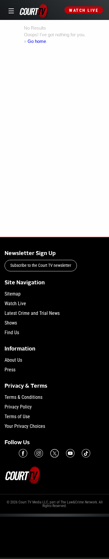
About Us (13, 360)
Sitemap (13, 294)
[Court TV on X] (54, 453)
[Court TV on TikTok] (86, 453)
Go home (37, 41)
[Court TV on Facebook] (23, 453)
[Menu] (10, 10)
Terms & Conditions (23, 397)
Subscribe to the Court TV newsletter (40, 265)
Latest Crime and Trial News (32, 313)
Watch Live (83, 10)
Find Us (12, 332)
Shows (11, 323)
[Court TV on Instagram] (39, 453)
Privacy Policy (18, 407)
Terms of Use (17, 416)
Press (10, 370)
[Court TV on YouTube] (70, 453)
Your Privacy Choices (25, 426)
